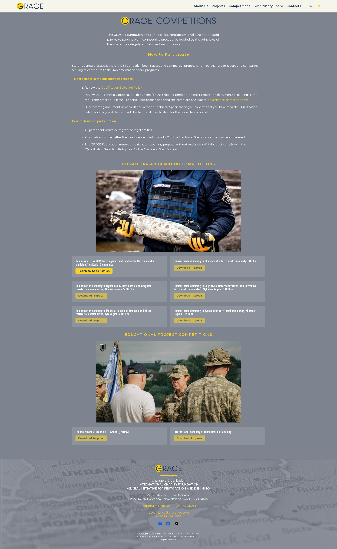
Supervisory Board (268, 6)
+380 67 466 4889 (168, 516)
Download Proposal (190, 267)
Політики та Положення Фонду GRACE (168, 506)
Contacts (294, 6)
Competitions (239, 6)
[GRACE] (30, 6)
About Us (201, 6)
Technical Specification (94, 270)
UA (310, 6)
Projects (218, 6)
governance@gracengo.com (228, 100)
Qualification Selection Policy (121, 87)
